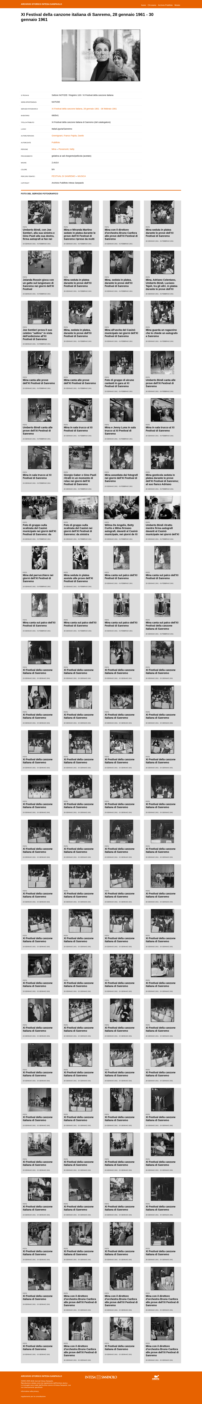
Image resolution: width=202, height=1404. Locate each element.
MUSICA (82, 176)
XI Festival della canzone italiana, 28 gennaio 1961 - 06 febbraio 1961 (84, 109)
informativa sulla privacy (30, 1391)
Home (144, 5)
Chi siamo (152, 5)
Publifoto (56, 142)
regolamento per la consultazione (33, 1396)
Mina (54, 149)
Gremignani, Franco (61, 136)
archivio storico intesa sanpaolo (41, 4)
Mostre (177, 5)
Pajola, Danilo (77, 136)
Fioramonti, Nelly (66, 149)
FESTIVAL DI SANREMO (63, 176)
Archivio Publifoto (165, 5)
